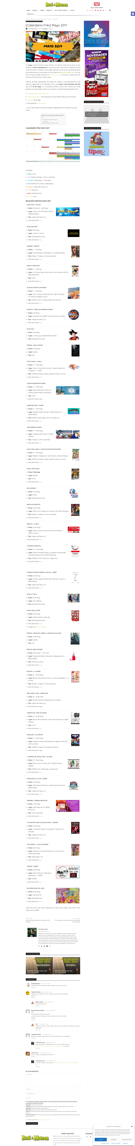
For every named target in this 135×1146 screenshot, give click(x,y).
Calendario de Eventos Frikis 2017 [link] (38, 93)
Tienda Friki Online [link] (36, 992)
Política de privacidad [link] (115, 1143)
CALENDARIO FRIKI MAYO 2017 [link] (49, 119)
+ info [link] (43, 1104)
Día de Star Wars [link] (55, 75)
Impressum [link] (125, 1143)
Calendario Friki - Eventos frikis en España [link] (40, 19)
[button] (132, 1126)
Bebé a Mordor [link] (39, 1002)
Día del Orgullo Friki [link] (67, 72)
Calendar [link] (30, 100)
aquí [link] (40, 220)
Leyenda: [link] (46, 121)
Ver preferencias (126, 1139)
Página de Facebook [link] (34, 97)
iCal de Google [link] (41, 103)
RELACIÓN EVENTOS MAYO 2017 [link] (50, 123)
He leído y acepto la (38, 1119)
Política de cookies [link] (105, 1143)
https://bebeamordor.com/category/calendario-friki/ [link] (49, 1046)
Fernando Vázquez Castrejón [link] (33, 972)
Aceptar (101, 1139)
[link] (133, 14)
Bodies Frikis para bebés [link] (37, 1010)
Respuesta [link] (33, 987)
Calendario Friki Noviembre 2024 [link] (37, 971)
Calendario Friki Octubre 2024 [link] (63, 971)
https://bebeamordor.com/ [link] (43, 931)
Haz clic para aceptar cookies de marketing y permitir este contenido (96, 114)
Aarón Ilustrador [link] (41, 627)
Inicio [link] (27, 19)
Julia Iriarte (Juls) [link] (33, 28)
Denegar (113, 1139)
